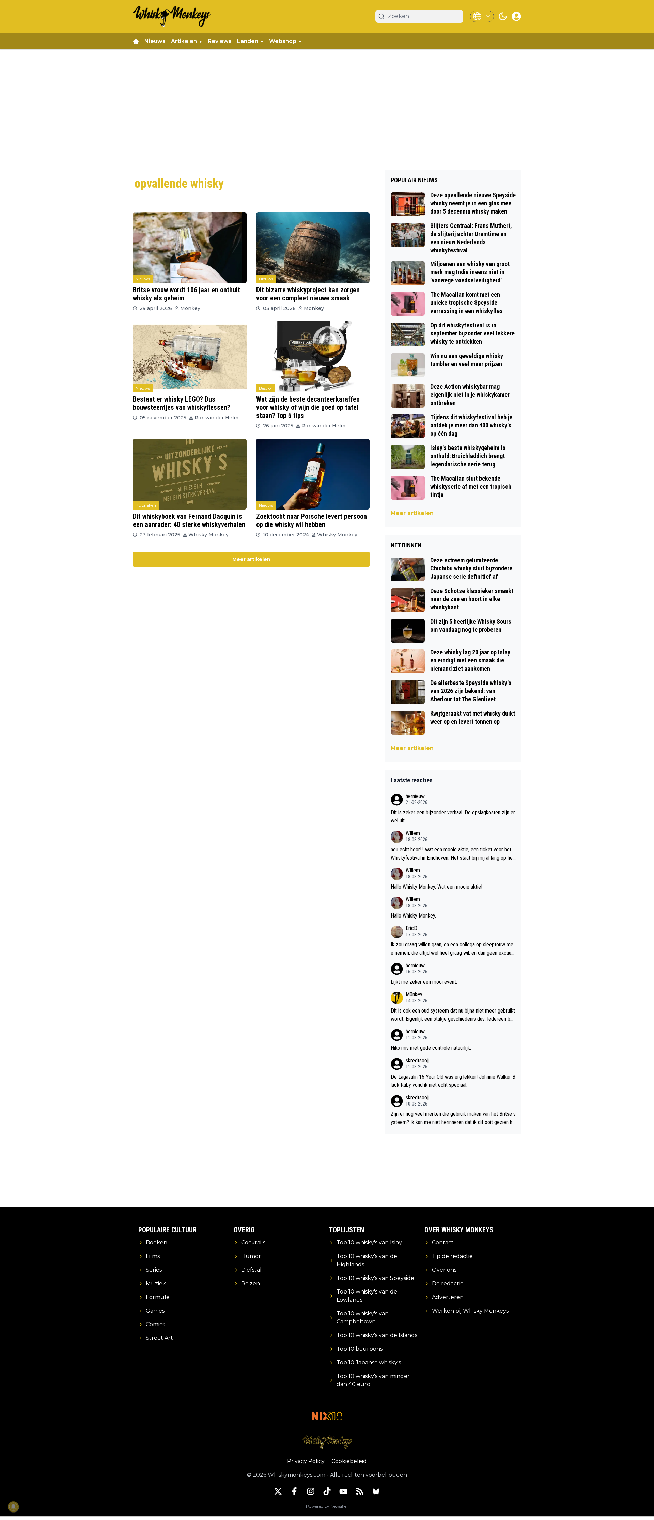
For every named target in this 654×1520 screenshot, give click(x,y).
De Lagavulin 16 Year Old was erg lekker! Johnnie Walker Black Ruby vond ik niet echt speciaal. (453, 1081)
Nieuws (155, 41)
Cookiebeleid (349, 1461)
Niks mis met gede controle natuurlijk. (431, 1048)
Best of (265, 388)
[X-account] (278, 1491)
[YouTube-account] (343, 1491)
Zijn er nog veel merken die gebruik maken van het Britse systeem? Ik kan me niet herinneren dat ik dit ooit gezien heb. (453, 1118)
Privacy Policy (306, 1461)
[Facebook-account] (294, 1491)
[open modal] (516, 16)
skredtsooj (417, 1060)
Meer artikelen (251, 559)
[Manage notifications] (13, 1506)
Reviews (220, 41)
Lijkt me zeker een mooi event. (424, 981)
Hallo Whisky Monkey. (413, 915)
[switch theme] (503, 16)
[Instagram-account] (311, 1491)
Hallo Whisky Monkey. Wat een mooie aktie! (436, 886)
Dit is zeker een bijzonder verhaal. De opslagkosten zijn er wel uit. (453, 816)
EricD (411, 928)
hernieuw (415, 796)
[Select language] (482, 16)
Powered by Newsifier (327, 1506)
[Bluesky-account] (376, 1491)
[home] (136, 41)
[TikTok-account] (327, 1491)
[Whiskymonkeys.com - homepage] (172, 16)
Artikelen (184, 41)
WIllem (413, 833)
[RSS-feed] (360, 1491)
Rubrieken (146, 505)
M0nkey (414, 994)
